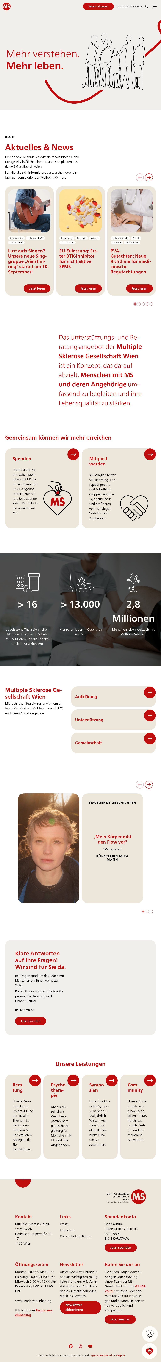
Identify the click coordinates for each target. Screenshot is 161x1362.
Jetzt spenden (120, 1247)
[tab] (135, 304)
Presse (64, 1224)
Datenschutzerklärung (75, 1236)
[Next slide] (149, 177)
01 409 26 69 (24, 1010)
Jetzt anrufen (31, 1021)
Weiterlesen (112, 849)
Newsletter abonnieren (129, 6)
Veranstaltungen (98, 6)
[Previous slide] (140, 177)
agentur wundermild (102, 1355)
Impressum (67, 1230)
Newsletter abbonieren (74, 1307)
